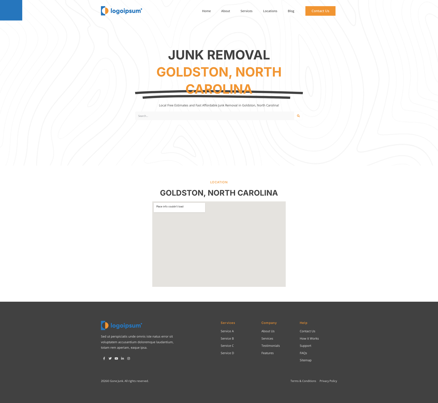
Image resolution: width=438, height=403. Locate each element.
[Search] (298, 116)
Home (206, 11)
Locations (270, 11)
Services (247, 11)
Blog (291, 11)
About (225, 11)
